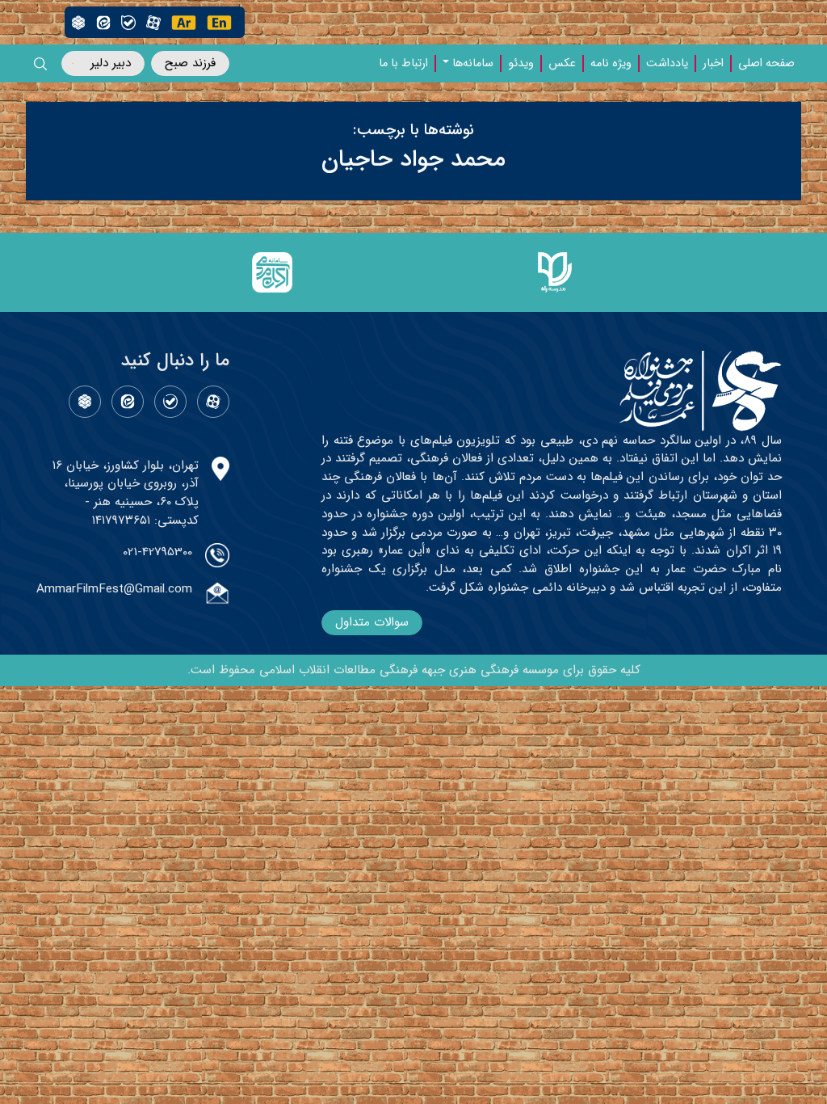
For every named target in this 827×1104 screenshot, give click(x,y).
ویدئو (521, 64)
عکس (562, 64)
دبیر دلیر (110, 63)
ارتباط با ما (403, 64)
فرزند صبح (190, 63)
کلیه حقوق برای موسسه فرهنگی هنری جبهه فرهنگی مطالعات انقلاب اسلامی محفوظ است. (413, 670)
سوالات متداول (372, 622)
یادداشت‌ (667, 64)
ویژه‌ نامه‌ (611, 64)
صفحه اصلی (766, 64)
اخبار (713, 64)
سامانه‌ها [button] (472, 64)
